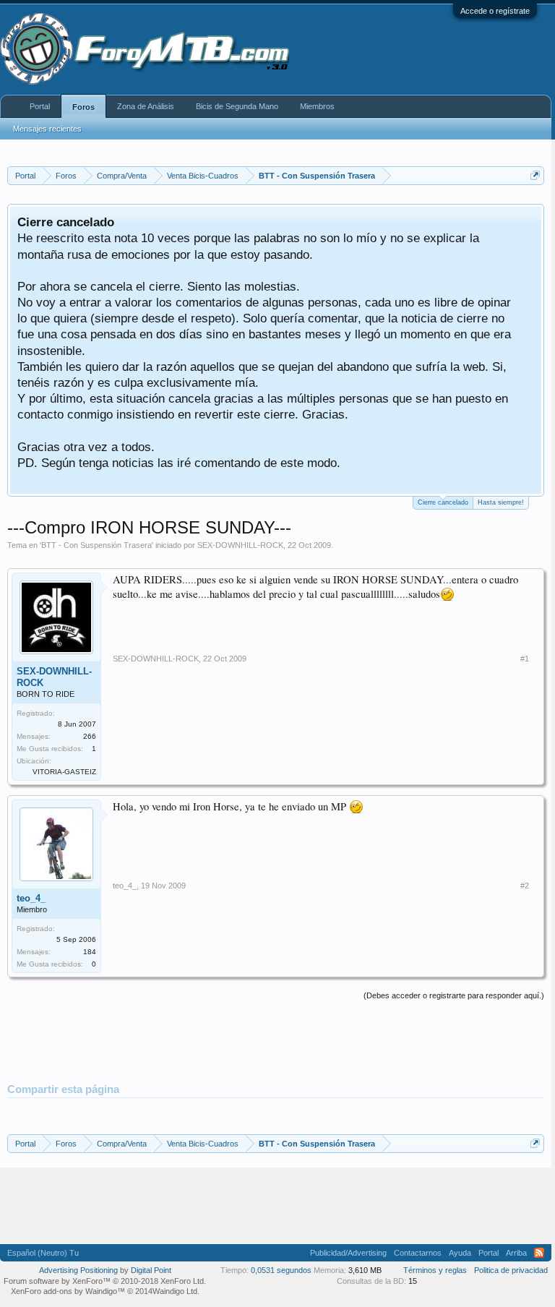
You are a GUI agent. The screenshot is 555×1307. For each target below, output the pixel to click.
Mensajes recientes (47, 128)
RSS (539, 1253)
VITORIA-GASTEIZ (64, 772)
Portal (40, 106)
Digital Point (151, 1270)
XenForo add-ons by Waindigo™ (68, 1291)
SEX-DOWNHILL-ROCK (240, 545)
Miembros (317, 106)
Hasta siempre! (501, 502)
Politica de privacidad (511, 1270)
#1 (524, 658)
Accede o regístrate (495, 11)
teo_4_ (31, 898)
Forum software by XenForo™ (105, 1281)
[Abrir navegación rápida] (535, 175)
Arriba (516, 1252)
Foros (83, 107)
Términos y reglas (435, 1270)
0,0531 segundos (281, 1270)
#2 (524, 885)
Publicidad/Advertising (348, 1252)
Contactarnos (418, 1252)
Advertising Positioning (78, 1270)
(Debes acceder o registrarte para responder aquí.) (453, 995)
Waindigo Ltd (174, 1291)
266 (89, 736)
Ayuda (460, 1252)
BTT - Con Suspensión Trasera (96, 545)
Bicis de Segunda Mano (237, 106)
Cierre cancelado (443, 502)
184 (89, 952)
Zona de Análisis (145, 106)
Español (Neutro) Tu (43, 1252)
